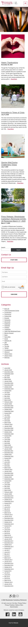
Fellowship (7, 320)
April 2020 (7, 488)
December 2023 (8, 405)
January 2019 (8, 516)
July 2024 (7, 392)
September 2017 (9, 546)
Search (3, 247)
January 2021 (8, 471)
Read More (14, 79)
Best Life (6, 309)
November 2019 (8, 498)
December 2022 (8, 428)
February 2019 (8, 514)
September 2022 (9, 434)
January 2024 (8, 404)
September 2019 (9, 501)
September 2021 (9, 456)
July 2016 (7, 573)
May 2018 (7, 531)
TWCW (6, 348)
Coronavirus (7, 314)
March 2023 (7, 422)
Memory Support (8, 333)
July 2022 (7, 437)
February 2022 (8, 447)
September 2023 (9, 411)
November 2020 (8, 475)
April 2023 (7, 420)
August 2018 (7, 526)
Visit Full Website (13, 623)
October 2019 (8, 499)
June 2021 (7, 462)
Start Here (14, 260)
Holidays (6, 327)
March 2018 (7, 535)
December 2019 (8, 496)
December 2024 (8, 383)
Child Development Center (11, 310)
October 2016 (8, 567)
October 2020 (8, 477)
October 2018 (8, 522)
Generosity (7, 322)
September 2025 (9, 374)
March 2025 (7, 379)
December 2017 (8, 541)
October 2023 (8, 409)
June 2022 (7, 439)
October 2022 (8, 432)
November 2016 (8, 565)
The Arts (6, 346)
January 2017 (8, 561)
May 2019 (7, 509)
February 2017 (8, 559)
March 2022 (7, 445)
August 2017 (7, 548)
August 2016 (7, 571)
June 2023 (7, 417)
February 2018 (8, 537)
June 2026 (7, 368)
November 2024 (8, 385)
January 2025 (8, 381)
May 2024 (7, 396)
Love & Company (19, 610)
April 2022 (7, 443)
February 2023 (8, 424)
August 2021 (7, 458)
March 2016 (7, 580)
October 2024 (8, 387)
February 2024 (8, 402)
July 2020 (7, 482)
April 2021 (7, 466)
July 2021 (7, 460)
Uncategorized (8, 350)
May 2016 (7, 576)
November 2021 (8, 452)
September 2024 (9, 389)
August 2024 (7, 390)
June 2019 (7, 507)
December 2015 (8, 586)
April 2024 (7, 398)
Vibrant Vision (8, 354)
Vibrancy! (7, 352)
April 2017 (7, 556)
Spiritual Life (7, 341)
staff (5, 342)
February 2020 (8, 492)
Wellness (6, 357)
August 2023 (7, 413)
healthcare (7, 324)
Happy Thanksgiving (9, 63)
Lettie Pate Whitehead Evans (12, 331)
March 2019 (7, 513)
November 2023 (8, 407)
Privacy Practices (10, 605)
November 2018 (8, 520)
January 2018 (8, 539)
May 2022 (7, 441)
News (6, 335)
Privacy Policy (22, 603)
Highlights (7, 325)
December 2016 (8, 563)
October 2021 (8, 454)
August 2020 (7, 481)
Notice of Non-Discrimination (16, 606)
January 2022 (8, 449)
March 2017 (7, 558)
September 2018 (9, 524)
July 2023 (7, 415)
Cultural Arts (7, 316)
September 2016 (9, 569)
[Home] (9, 5)
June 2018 (7, 529)
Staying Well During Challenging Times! (9, 163)
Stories (6, 344)
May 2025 (7, 377)
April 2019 (7, 511)
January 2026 (8, 370)
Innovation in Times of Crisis (12, 112)
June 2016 (7, 575)
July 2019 (7, 505)
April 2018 (7, 533)
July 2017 (7, 550)
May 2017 (7, 554)
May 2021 (7, 464)
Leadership (7, 329)
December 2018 (8, 518)
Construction (7, 312)
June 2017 (7, 552)
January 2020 (8, 494)
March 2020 (7, 490)
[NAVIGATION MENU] (25, 3)
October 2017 (8, 544)
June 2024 (7, 394)
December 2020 (8, 473)
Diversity (6, 318)
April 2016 (7, 578)
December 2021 (8, 451)
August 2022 (7, 436)
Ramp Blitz (7, 337)
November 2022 (8, 430)
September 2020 (9, 479)
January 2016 (8, 584)
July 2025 (7, 375)
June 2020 (7, 484)
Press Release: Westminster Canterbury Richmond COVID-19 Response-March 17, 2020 (13, 219)
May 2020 (7, 486)
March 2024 (7, 400)
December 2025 (8, 372)
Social (6, 339)
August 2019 (7, 503)
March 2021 (7, 467)
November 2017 (8, 543)
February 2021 (8, 469)
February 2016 (8, 582)
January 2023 (8, 426)
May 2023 (7, 419)
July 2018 (7, 528)
